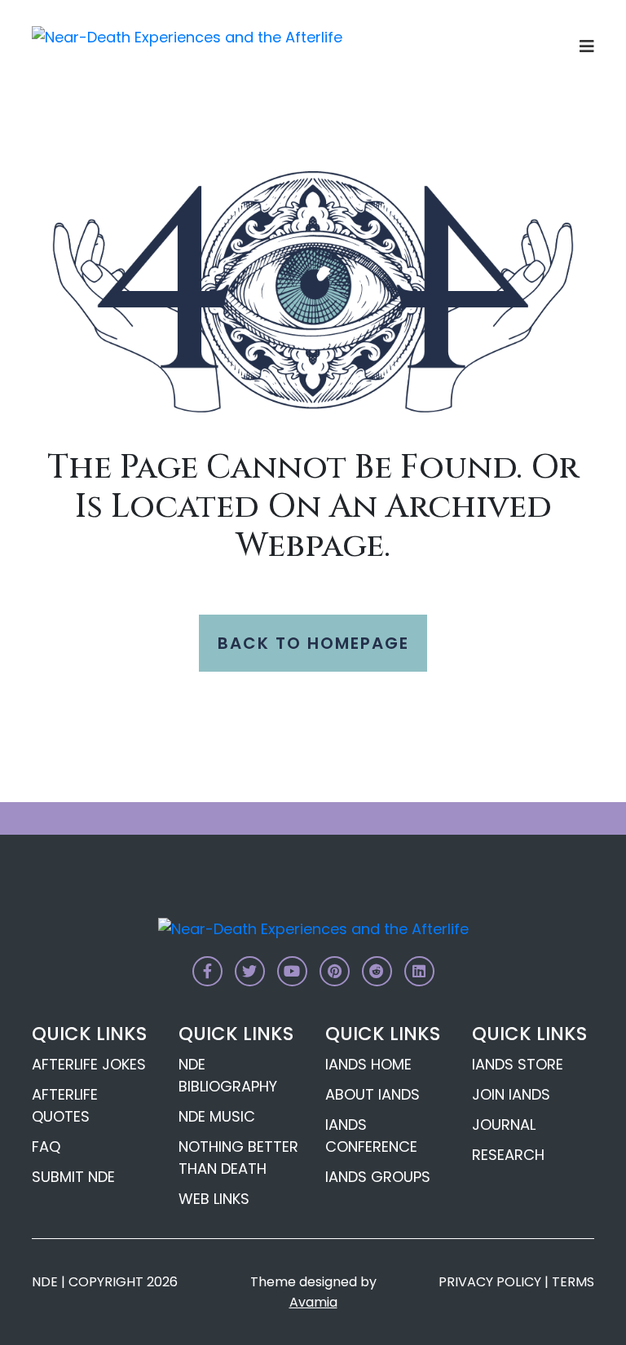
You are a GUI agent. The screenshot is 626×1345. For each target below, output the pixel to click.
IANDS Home (368, 1064)
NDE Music (217, 1116)
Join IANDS (511, 1094)
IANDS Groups (377, 1176)
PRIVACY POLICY (490, 1281)
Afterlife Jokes (89, 1064)
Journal (504, 1124)
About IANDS (372, 1094)
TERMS (573, 1281)
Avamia (313, 1302)
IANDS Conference (371, 1135)
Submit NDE (73, 1176)
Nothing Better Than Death (238, 1157)
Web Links (214, 1198)
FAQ (46, 1146)
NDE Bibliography (228, 1075)
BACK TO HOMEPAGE (313, 643)
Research (508, 1154)
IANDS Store (517, 1064)
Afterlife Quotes (65, 1105)
